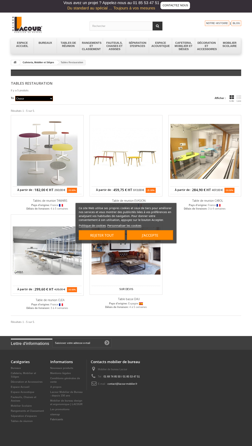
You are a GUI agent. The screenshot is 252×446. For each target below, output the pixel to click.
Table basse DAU (129, 299)
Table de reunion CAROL (207, 200)
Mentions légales (60, 373)
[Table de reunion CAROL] (204, 151)
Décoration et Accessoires (27, 381)
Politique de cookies (92, 225)
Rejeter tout (102, 235)
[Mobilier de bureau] (47, 24)
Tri (12, 98)
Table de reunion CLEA (50, 300)
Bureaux (16, 368)
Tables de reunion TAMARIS (50, 200)
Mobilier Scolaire (21, 405)
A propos (55, 387)
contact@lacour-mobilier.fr (122, 383)
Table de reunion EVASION (128, 200)
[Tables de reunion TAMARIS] (47, 151)
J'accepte (150, 235)
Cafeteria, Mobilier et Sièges (38, 62)
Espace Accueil (20, 387)
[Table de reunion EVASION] (126, 151)
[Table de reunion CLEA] (47, 250)
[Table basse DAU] (126, 250)
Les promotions (59, 409)
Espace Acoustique (22, 392)
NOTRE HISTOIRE (217, 23)
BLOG (236, 23)
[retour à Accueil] (15, 62)
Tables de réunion (22, 421)
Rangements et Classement (27, 410)
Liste (239, 101)
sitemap (55, 414)
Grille (231, 101)
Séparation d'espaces (24, 416)
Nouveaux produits (61, 368)
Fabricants (56, 419)
